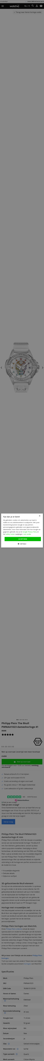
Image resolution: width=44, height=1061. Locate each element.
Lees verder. (27, 534)
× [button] (39, 516)
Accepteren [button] (22, 539)
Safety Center (10, 534)
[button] (22, 544)
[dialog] (22, 530)
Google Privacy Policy (30, 532)
